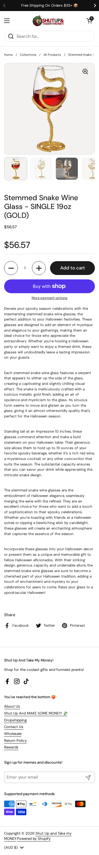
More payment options (49, 298)
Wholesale (12, 733)
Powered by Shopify (34, 838)
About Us (12, 706)
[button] (89, 20)
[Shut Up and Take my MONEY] (48, 20)
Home (8, 55)
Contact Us (13, 726)
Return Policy (15, 740)
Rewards (11, 747)
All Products (52, 55)
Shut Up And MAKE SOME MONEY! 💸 (35, 713)
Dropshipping (15, 720)
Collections (28, 55)
